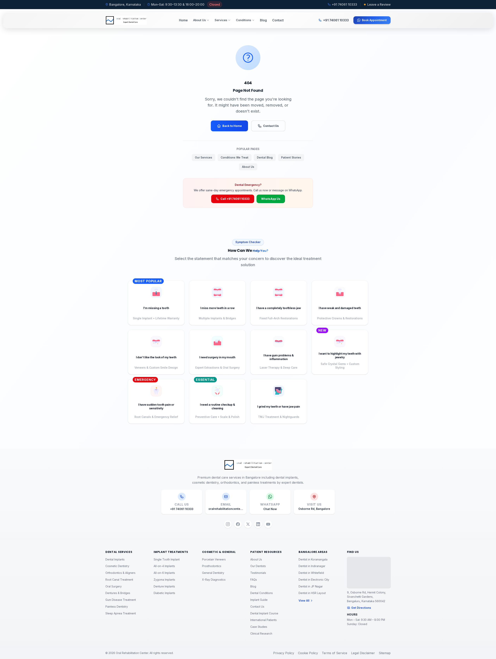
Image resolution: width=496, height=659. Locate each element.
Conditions (243, 20)
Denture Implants (164, 586)
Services (221, 20)
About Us (199, 20)
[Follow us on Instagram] (228, 524)
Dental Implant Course (264, 613)
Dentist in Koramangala (313, 559)
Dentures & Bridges (117, 593)
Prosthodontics (211, 566)
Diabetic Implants (164, 593)
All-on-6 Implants (164, 572)
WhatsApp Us (270, 198)
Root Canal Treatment (119, 579)
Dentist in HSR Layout (312, 593)
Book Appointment (374, 20)
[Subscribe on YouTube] (268, 524)
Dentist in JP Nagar (311, 586)
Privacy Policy (283, 653)
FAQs (253, 579)
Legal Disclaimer (363, 653)
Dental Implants (115, 559)
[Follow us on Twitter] (248, 524)
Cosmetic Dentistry (117, 566)
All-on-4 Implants (164, 566)
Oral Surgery (113, 586)
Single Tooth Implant (167, 559)
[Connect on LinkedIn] (258, 524)
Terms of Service (334, 653)
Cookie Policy (308, 653)
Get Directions (361, 607)
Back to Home (232, 125)
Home (183, 20)
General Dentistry (213, 572)
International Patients (263, 620)
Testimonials (258, 572)
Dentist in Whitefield (311, 572)
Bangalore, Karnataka (125, 4)
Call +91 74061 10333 (235, 198)
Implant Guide (259, 599)
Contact (278, 20)
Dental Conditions (261, 593)
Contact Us (271, 125)
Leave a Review (379, 4)
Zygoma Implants (164, 579)
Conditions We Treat (234, 157)
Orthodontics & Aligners (120, 572)
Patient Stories (291, 157)
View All (304, 600)
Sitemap (385, 653)
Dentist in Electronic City (314, 579)
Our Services (203, 157)
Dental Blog (265, 157)
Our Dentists (258, 566)
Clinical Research (261, 633)
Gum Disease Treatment (120, 599)
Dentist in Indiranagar (312, 566)
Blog (263, 20)
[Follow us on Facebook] (238, 524)
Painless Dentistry (116, 606)
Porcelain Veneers (214, 559)
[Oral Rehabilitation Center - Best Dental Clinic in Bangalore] (126, 20)
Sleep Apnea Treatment (120, 613)
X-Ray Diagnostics (214, 579)
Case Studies (258, 626)
